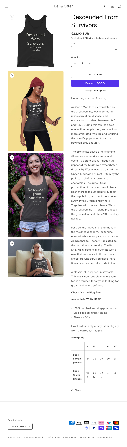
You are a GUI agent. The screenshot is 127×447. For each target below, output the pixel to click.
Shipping (89, 38)
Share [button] (78, 390)
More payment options (95, 90)
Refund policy (54, 437)
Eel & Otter (21, 437)
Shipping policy (104, 437)
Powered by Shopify (35, 437)
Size (73, 43)
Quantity (75, 57)
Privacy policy (69, 437)
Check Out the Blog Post (86, 292)
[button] (6, 6)
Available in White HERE (86, 299)
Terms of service (86, 437)
